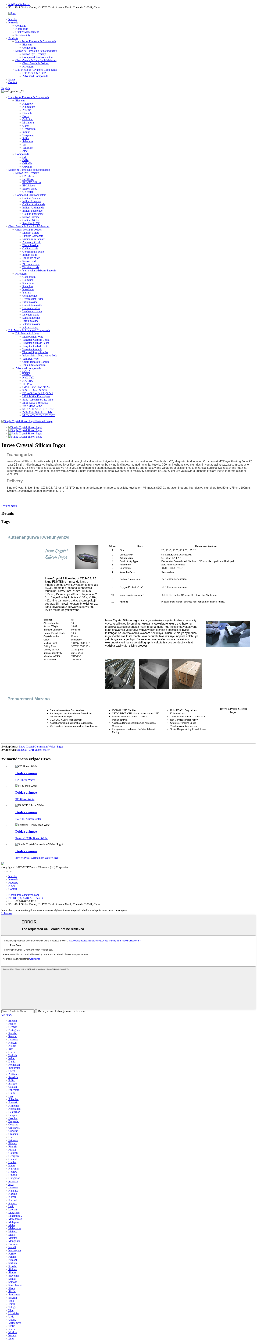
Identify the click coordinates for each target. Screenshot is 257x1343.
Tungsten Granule (32, 349)
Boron (25, 116)
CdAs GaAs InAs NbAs (35, 386)
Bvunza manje (9, 505)
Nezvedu (13, 22)
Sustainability (22, 35)
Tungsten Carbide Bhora (35, 339)
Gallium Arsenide (32, 198)
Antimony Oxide (31, 242)
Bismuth (27, 113)
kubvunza (6, 913)
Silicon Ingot (29, 188)
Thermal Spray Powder (35, 352)
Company (20, 25)
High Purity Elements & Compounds (35, 41)
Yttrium (26, 292)
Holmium (27, 279)
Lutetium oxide (30, 314)
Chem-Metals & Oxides (35, 63)
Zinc (24, 150)
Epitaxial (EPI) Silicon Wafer (33, 749)
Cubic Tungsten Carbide (35, 361)
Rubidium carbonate (33, 239)
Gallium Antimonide (33, 204)
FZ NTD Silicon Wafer (28, 818)
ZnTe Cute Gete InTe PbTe (37, 412)
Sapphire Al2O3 (31, 223)
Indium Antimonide (33, 207)
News (11, 79)
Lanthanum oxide (32, 311)
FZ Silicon (28, 179)
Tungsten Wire (30, 358)
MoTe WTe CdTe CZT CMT (38, 415)
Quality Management (27, 31)
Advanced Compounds (35, 76)
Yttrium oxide (30, 327)
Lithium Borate (30, 232)
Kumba (12, 19)
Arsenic (26, 109)
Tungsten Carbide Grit (34, 346)
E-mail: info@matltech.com (23, 894)
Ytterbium (28, 289)
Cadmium (27, 119)
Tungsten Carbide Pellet (35, 342)
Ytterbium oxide (31, 324)
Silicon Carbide (31, 216)
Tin (24, 144)
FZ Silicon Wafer (24, 799)
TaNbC (26, 374)
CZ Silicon (28, 176)
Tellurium (27, 147)
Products (13, 38)
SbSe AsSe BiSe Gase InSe (37, 399)
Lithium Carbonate (32, 235)
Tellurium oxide (31, 257)
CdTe (25, 160)
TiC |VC (27, 383)
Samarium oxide (31, 317)
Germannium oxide (33, 251)
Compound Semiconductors (37, 57)
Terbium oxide (30, 320)
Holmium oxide (31, 308)
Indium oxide (29, 254)
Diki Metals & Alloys (34, 72)
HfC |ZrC (27, 380)
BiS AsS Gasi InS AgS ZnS (37, 393)
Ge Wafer (27, 191)
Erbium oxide (29, 301)
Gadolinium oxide (32, 305)
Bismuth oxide (30, 245)
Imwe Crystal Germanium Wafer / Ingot (41, 746)
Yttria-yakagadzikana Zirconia (39, 270)
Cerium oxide (29, 295)
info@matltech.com (19, 4)
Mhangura (28, 122)
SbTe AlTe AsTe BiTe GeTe (38, 408)
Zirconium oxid (31, 264)
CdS (24, 157)
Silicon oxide (29, 261)
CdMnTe (27, 166)
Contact (12, 82)
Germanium (28, 128)
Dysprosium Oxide (32, 298)
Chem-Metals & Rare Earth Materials (35, 60)
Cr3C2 (26, 371)
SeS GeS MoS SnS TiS (35, 390)
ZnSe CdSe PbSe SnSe (35, 402)
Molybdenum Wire (32, 336)
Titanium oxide (30, 267)
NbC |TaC (28, 377)
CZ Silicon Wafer (25, 779)
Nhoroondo (21, 28)
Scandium (27, 286)
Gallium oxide (30, 248)
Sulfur (25, 138)
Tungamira (28, 135)
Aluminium (28, 106)
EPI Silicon (28, 185)
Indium (26, 131)
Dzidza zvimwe (26, 773)
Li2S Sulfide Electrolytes (36, 396)
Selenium (27, 141)
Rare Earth (28, 66)
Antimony (28, 103)
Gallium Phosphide (33, 213)
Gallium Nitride (31, 220)
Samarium (28, 283)
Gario (25, 125)
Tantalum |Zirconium (33, 364)
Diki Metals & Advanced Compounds (36, 69)
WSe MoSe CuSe (32, 405)
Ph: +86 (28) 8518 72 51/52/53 (25, 897)
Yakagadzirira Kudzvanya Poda (39, 355)
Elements (27, 44)
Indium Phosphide (32, 210)
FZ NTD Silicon (31, 182)
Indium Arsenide (31, 201)
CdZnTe (27, 163)
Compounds (29, 47)
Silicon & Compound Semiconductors (36, 50)
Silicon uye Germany (34, 53)
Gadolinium (28, 276)
